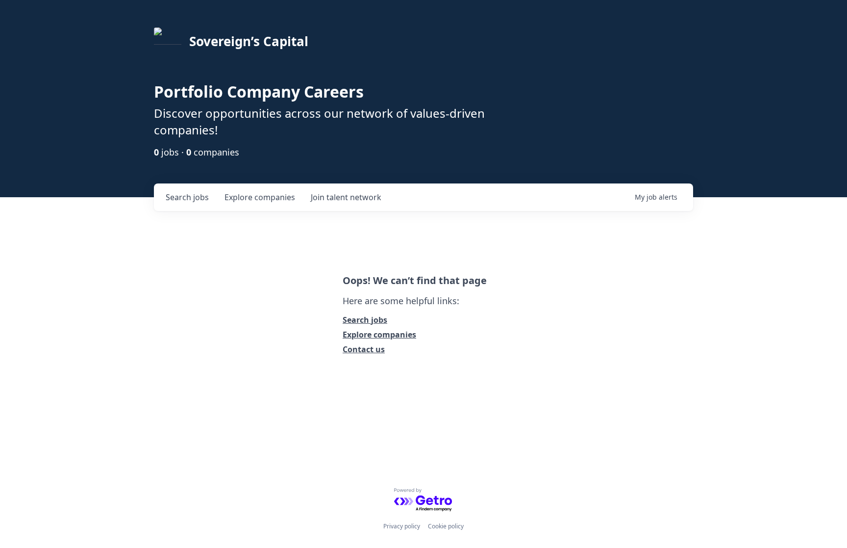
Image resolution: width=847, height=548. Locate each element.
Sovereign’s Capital (248, 41)
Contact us (364, 349)
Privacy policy (401, 526)
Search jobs (365, 319)
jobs (187, 197)
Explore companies (379, 334)
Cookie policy (446, 526)
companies (259, 197)
